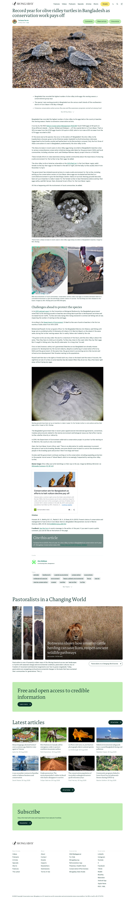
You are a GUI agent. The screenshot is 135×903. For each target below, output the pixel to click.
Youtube (100, 860)
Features (57, 4)
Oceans (53, 582)
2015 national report (42, 311)
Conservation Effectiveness (78, 869)
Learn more (24, 704)
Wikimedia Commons (39, 466)
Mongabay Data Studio (77, 872)
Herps (89, 578)
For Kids (72, 857)
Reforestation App (75, 863)
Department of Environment (53, 322)
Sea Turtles (72, 582)
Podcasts (72, 4)
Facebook (101, 866)
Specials (81, 4)
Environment (55, 578)
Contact (43, 857)
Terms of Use (45, 872)
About (43, 854)
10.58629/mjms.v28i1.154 (57, 524)
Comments (88, 21)
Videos (64, 4)
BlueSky (101, 875)
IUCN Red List (72, 163)
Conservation (76, 575)
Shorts (96, 4)
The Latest (16, 872)
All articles (114, 722)
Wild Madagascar (75, 854)
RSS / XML (101, 886)
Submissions (45, 869)
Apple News (102, 883)
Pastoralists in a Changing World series (104, 664)
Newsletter (24, 823)
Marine (97, 578)
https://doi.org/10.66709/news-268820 (73, 545)
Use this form (44, 528)
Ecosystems (88, 575)
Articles (88, 4)
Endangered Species (40, 578)
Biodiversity (47, 575)
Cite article (115, 21)
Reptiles (62, 582)
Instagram (101, 857)
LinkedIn (101, 854)
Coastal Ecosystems (61, 575)
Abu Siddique (42, 561)
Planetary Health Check (77, 866)
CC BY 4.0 (49, 466)
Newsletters (45, 866)
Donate (105, 4)
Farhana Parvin (23, 20)
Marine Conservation (41, 582)
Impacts (44, 863)
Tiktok (100, 869)
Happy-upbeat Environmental (73, 578)
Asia (27, 22)
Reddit (100, 872)
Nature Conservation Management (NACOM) (61, 126)
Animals (36, 575)
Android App (102, 880)
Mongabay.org (74, 860)
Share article (101, 21)
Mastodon (101, 878)
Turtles (82, 582)
